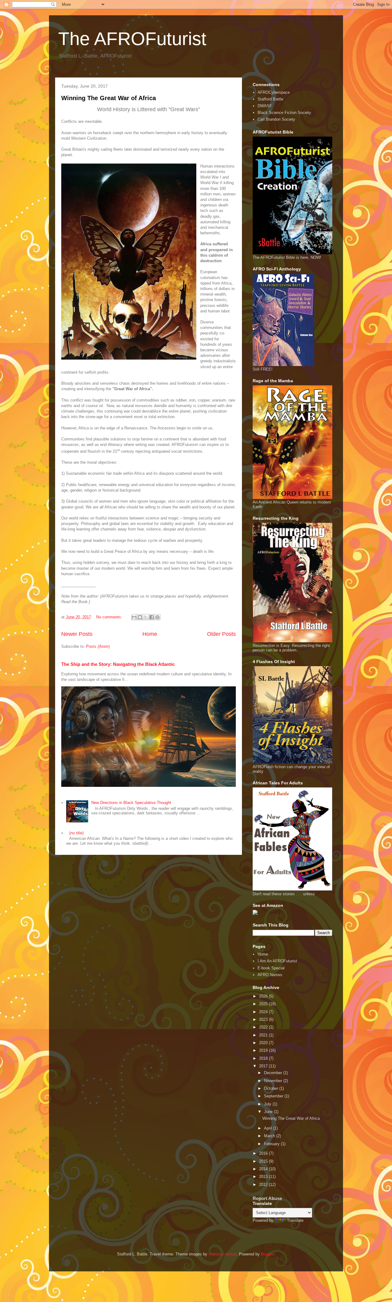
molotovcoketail (222, 1254)
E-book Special (271, 968)
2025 (264, 1004)
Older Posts (221, 634)
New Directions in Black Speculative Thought (131, 802)
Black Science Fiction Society (284, 112)
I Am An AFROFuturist (277, 961)
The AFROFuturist (132, 38)
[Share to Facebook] (152, 617)
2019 (264, 1050)
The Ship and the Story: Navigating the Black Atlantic (118, 664)
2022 (264, 1027)
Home (149, 634)
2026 (264, 996)
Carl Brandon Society (276, 119)
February (272, 1144)
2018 (264, 1058)
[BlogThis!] (140, 617)
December (273, 1072)
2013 (264, 1176)
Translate (295, 1220)
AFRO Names (270, 974)
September (274, 1096)
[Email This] (134, 617)
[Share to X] (146, 617)
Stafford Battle (270, 99)
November (273, 1080)
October (271, 1088)
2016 (264, 1153)
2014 (264, 1169)
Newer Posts (76, 634)
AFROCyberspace (274, 92)
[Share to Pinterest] (157, 617)
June (269, 1111)
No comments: (109, 617)
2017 (264, 1066)
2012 (264, 1184)
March (270, 1136)
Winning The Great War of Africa (108, 98)
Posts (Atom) (98, 646)
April (268, 1128)
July (268, 1104)
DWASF (265, 106)
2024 (264, 1012)
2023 (264, 1019)
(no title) (76, 833)
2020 (264, 1042)
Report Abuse (267, 1198)
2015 (264, 1161)
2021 (264, 1035)
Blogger (267, 1254)
